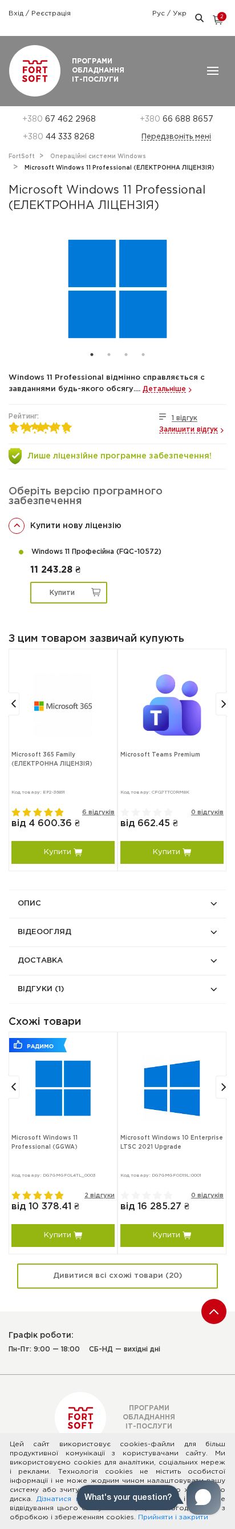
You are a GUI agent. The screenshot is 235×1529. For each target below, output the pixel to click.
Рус (159, 13)
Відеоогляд (44, 932)
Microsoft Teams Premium (160, 755)
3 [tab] (126, 354)
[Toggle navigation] (213, 71)
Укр (180, 13)
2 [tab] (109, 354)
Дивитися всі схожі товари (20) (117, 1276)
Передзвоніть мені (176, 137)
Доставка (40, 960)
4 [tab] (143, 354)
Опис (29, 903)
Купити (62, 593)
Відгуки (41, 989)
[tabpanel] (117, 289)
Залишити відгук (188, 429)
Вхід (17, 13)
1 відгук (184, 418)
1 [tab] (92, 354)
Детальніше (164, 389)
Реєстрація (51, 13)
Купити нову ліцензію (75, 525)
